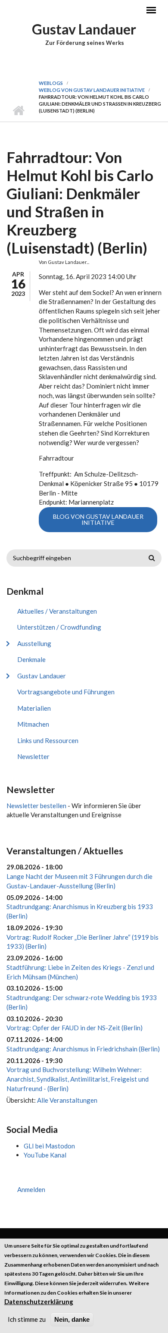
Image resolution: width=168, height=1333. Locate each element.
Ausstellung (34, 643)
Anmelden (31, 1189)
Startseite (18, 111)
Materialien (34, 708)
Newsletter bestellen (36, 805)
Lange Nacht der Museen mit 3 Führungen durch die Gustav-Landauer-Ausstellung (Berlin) (79, 881)
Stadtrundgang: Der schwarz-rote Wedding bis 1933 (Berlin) (81, 1002)
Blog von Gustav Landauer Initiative (98, 519)
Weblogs (51, 83)
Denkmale (31, 659)
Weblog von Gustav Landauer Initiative (92, 90)
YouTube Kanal (45, 1155)
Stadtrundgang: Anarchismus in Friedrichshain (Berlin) (83, 1049)
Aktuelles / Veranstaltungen (57, 611)
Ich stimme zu (27, 1319)
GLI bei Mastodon (49, 1146)
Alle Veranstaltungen (67, 1100)
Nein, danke (72, 1319)
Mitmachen (33, 724)
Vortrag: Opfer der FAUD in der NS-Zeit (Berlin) (74, 1028)
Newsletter (33, 756)
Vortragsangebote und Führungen (66, 692)
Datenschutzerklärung (38, 1301)
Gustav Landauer (84, 29)
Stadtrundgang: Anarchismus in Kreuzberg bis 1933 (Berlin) (79, 911)
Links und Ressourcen (47, 740)
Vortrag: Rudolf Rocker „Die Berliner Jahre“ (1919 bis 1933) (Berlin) (82, 941)
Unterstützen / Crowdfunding (59, 627)
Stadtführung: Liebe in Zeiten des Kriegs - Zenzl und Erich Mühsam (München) (80, 972)
